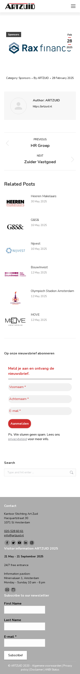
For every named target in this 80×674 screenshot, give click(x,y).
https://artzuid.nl (42, 106)
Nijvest (35, 243)
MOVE (35, 315)
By (41, 78)
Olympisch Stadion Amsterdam (52, 291)
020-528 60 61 (13, 531)
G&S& (35, 220)
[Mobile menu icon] (73, 6)
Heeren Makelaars (43, 196)
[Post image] (15, 203)
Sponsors (13, 34)
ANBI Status (52, 670)
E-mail (10, 636)
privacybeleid (17, 439)
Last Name (12, 620)
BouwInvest (39, 267)
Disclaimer (36, 670)
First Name (13, 603)
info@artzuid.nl (14, 535)
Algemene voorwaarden (46, 666)
